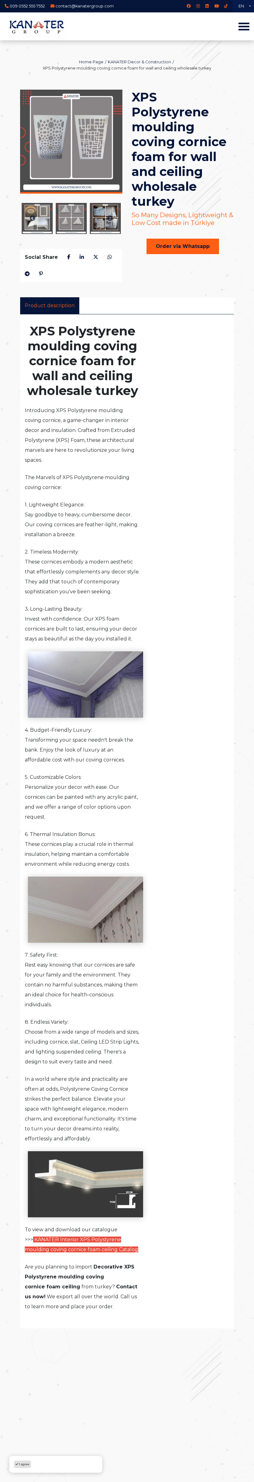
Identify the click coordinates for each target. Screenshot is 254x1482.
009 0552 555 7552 (27, 6)
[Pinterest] (41, 274)
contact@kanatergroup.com (84, 6)
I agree (23, 1464)
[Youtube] (216, 6)
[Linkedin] (207, 6)
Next (110, 218)
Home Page (91, 62)
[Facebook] (189, 6)
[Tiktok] (226, 6)
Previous (32, 218)
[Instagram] (198, 6)
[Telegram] (27, 274)
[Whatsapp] (109, 257)
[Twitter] (95, 257)
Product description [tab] (50, 305)
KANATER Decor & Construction (139, 62)
